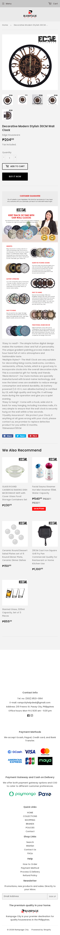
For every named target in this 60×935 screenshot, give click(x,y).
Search (30, 842)
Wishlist (30, 845)
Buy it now (15, 176)
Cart (55, 3)
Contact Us (30, 849)
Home (5, 25)
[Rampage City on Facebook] (28, 715)
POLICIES (30, 827)
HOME (30, 812)
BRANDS (30, 823)
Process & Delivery (30, 871)
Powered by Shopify (41, 929)
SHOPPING (30, 820)
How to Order (30, 864)
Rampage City (22, 929)
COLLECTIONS (30, 816)
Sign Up (52, 896)
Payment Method (30, 868)
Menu (9, 3)
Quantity (6, 152)
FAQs (30, 853)
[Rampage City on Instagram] (31, 715)
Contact (30, 831)
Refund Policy (30, 875)
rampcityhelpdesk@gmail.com (33, 702)
